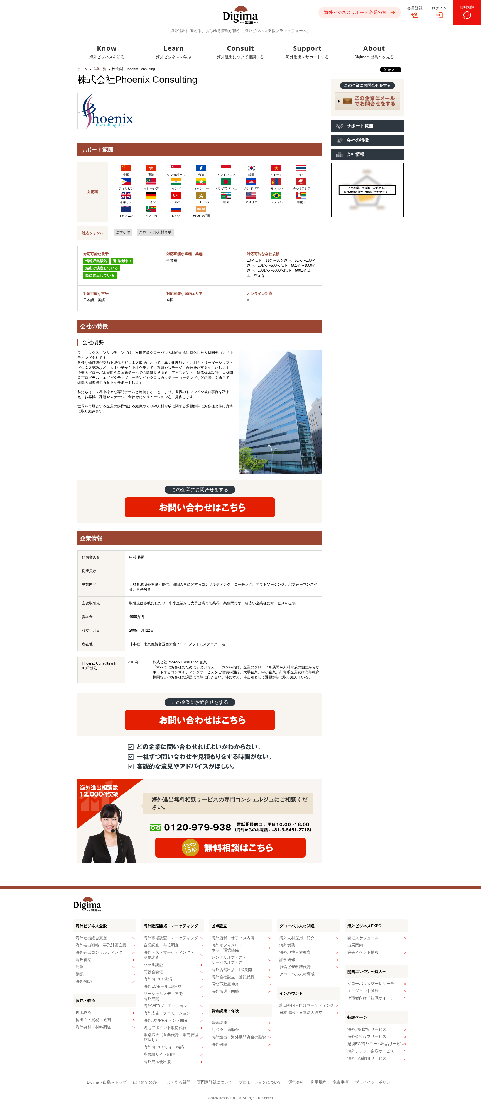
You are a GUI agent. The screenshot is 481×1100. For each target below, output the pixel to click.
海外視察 (83, 959)
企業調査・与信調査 (161, 945)
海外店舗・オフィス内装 (233, 938)
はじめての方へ (146, 1082)
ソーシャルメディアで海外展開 (163, 996)
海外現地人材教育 (295, 952)
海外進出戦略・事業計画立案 (101, 945)
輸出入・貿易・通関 (93, 1020)
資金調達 (219, 1022)
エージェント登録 (363, 991)
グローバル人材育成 (155, 232)
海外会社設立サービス (366, 1036)
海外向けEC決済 (158, 979)
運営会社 (296, 1082)
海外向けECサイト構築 (164, 1047)
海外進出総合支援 (91, 938)
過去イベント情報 (363, 952)
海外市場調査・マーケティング (171, 938)
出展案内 (355, 945)
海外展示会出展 (157, 1061)
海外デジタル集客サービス (370, 1051)
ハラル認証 (153, 964)
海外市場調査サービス (366, 1058)
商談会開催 (153, 972)
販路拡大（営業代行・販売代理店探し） (171, 1037)
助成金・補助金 (225, 1030)
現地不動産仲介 (225, 984)
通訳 (80, 967)
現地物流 (83, 1012)
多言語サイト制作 (159, 1054)
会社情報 (355, 154)
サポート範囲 (360, 125)
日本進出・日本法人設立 (300, 1012)
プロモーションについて (260, 1082)
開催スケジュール (363, 938)
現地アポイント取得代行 (165, 1027)
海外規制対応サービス (366, 1029)
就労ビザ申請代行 (295, 967)
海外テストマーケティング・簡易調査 (169, 955)
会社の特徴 (358, 140)
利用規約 (318, 1082)
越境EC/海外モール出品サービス (375, 1043)
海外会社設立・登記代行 (233, 977)
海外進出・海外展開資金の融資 (239, 1037)
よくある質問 (178, 1082)
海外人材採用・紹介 (297, 938)
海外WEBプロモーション (165, 1006)
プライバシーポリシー (374, 1082)
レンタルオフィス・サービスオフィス (229, 960)
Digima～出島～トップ (106, 1082)
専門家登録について (214, 1082)
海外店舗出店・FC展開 (232, 969)
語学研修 (123, 232)
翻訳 (80, 974)
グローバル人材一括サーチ (370, 983)
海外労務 (287, 945)
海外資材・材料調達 (93, 1027)
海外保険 (219, 1044)
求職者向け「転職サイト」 (370, 998)
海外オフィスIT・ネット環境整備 (227, 947)
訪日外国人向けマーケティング (306, 1005)
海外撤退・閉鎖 (225, 991)
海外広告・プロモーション (167, 1013)
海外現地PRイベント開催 (166, 1020)
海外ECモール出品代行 (164, 986)
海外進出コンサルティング (99, 952)
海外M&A (84, 981)
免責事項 (341, 1082)
